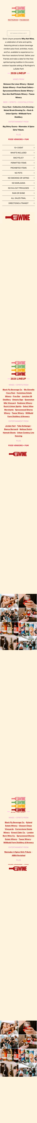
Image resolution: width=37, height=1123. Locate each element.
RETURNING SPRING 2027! (18, 33)
